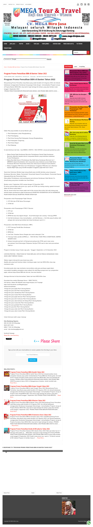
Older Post (59, 493)
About (5, 4)
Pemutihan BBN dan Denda (45, 76)
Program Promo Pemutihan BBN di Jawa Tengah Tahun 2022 (29, 386)
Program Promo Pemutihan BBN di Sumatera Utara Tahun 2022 (30, 415)
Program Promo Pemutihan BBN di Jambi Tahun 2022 (27, 372)
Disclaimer (28, 4)
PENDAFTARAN (7, 48)
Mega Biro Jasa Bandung (11, 335)
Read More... (14, 383)
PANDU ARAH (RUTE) (68, 44)
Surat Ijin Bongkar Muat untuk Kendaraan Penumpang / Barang (79, 145)
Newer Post (6, 493)
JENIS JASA (12, 44)
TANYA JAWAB (45, 44)
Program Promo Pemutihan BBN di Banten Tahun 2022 (27, 400)
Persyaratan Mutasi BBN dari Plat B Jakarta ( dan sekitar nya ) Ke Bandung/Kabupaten (79, 72)
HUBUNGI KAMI (57, 44)
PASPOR (21, 44)
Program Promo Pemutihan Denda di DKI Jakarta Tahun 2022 (30, 429)
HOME (5, 44)
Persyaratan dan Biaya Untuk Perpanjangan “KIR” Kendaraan (79, 108)
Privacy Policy (20, 4)
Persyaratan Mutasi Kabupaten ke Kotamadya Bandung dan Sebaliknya (78, 159)
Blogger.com (86, 521)
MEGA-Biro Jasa (14, 521)
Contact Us (11, 4)
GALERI (27, 44)
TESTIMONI (79, 44)
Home (32, 493)
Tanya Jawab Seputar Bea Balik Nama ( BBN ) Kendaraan (78, 172)
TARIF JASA (36, 44)
